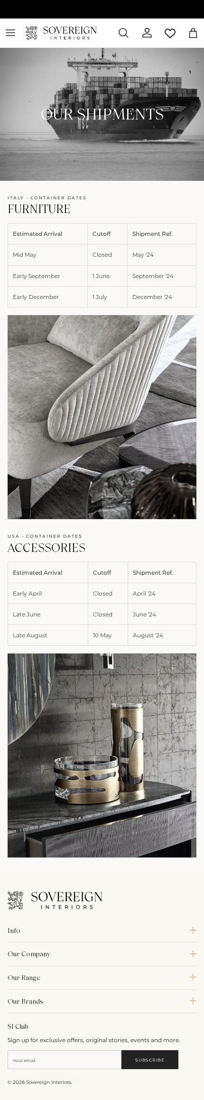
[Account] (143, 32)
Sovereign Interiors (48, 1082)
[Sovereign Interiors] (61, 33)
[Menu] (10, 32)
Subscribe (149, 1060)
